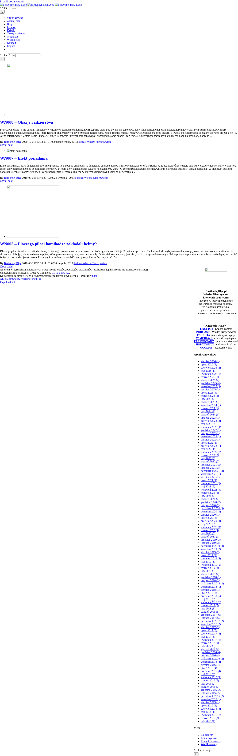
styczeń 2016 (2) (210, 686)
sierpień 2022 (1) (210, 439)
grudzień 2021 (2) (211, 464)
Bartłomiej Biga (12, 141)
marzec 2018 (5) (210, 605)
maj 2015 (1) (208, 711)
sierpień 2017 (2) (210, 627)
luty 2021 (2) (208, 495)
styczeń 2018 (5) (210, 611)
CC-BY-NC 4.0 (60, 272)
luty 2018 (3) (208, 608)
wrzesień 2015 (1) (211, 699)
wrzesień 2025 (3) (211, 386)
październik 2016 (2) (212, 658)
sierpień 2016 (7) (210, 664)
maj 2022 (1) (208, 448)
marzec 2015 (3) (210, 718)
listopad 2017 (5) (210, 617)
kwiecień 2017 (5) (211, 639)
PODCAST (203, 331)
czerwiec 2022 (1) (211, 445)
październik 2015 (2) (212, 696)
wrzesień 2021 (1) (211, 473)
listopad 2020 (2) (210, 505)
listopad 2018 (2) (210, 580)
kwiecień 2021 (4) (211, 489)
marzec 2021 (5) (210, 492)
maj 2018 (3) (208, 599)
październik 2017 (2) (212, 621)
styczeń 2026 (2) (210, 380)
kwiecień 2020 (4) (211, 527)
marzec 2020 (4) (210, 530)
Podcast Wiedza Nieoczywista (94, 141)
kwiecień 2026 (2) (211, 373)
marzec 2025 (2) (210, 395)
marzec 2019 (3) (210, 567)
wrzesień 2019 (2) (211, 549)
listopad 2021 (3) (210, 467)
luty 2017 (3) (208, 646)
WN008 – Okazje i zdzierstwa (26, 122)
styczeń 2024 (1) (210, 414)
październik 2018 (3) (212, 583)
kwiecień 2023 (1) (211, 427)
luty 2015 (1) (208, 721)
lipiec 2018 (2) (209, 592)
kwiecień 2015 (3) (211, 714)
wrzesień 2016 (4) (211, 661)
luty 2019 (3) (208, 570)
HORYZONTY (205, 344)
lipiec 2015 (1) (209, 705)
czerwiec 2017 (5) (211, 633)
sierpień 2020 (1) (210, 514)
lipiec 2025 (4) (209, 392)
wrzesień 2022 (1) (211, 436)
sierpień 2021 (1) (210, 477)
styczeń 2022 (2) (210, 461)
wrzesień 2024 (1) (211, 405)
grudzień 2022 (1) (211, 430)
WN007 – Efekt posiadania (24, 158)
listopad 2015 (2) (210, 693)
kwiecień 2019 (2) (211, 564)
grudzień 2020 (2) (211, 502)
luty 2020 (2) (208, 533)
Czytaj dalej (6, 144)
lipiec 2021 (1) (209, 480)
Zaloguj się (207, 734)
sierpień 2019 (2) (210, 552)
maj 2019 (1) (208, 561)
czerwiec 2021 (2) (211, 483)
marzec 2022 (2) (210, 455)
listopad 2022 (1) (210, 433)
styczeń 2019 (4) (210, 574)
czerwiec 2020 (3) (211, 520)
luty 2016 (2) (208, 683)
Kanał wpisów (209, 738)
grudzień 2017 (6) (211, 614)
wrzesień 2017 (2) (211, 624)
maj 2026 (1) (208, 370)
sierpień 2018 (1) (210, 589)
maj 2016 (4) (208, 674)
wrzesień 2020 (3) (211, 511)
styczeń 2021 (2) (210, 499)
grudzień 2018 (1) (211, 577)
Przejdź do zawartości (12, 1)
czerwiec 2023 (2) (211, 420)
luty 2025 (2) (208, 398)
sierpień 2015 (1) (210, 702)
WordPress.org (209, 744)
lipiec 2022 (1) (209, 442)
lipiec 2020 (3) (209, 517)
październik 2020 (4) (212, 508)
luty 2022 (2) (208, 458)
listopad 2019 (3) (210, 542)
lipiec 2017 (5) (209, 630)
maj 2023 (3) (208, 423)
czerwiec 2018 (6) (211, 596)
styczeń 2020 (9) (210, 536)
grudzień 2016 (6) (211, 652)
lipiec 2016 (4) (209, 667)
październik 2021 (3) (212, 470)
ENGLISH (206, 328)
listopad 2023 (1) (210, 417)
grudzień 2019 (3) (211, 539)
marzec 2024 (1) (210, 408)
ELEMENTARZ (204, 341)
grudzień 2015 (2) (211, 689)
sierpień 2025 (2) (210, 389)
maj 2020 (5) (208, 524)
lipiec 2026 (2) (209, 364)
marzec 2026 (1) (210, 376)
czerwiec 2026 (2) (211, 367)
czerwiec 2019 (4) (211, 558)
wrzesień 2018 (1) (211, 586)
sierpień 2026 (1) (210, 361)
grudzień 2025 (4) (211, 383)
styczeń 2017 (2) (210, 649)
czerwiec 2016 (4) (211, 671)
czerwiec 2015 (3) (211, 708)
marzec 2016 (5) (210, 680)
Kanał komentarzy (211, 741)
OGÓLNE (206, 347)
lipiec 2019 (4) (209, 555)
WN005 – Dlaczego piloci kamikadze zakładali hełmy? (48, 244)
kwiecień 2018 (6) (211, 602)
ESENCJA (203, 335)
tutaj (94, 275)
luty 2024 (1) (208, 411)
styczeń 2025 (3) (210, 402)
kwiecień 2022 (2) (211, 452)
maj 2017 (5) (208, 636)
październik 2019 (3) (212, 545)
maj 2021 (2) (208, 486)
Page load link (8, 282)
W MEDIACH (204, 338)
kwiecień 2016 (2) (211, 677)
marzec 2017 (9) (210, 642)
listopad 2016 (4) (210, 655)
